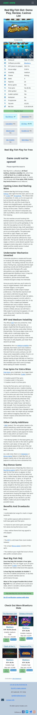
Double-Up (25, 131)
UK (13, 685)
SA (26, 685)
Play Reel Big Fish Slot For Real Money (18, 593)
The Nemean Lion (10, 613)
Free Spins (7, 372)
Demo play (13, 639)
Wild (5, 425)
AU (18, 685)
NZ (24, 685)
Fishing (6, 194)
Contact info (10, 700)
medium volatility (23, 345)
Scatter (23, 374)
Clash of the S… (10, 646)
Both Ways (25, 140)
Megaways (25, 117)
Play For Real (18, 111)
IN (20, 685)
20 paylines (17, 196)
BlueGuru (27, 63)
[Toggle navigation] (32, 3)
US (11, 685)
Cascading (9, 124)
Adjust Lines (10, 131)
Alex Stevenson (16, 678)
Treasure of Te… (26, 646)
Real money (6, 640)
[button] (6, 50)
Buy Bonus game (9, 470)
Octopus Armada (26, 613)
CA (15, 685)
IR (22, 685)
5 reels (8, 196)
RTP (12, 323)
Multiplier (24, 454)
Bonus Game (8, 456)
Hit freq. (24, 124)
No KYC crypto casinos (18, 688)
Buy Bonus (9, 117)
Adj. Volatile (10, 140)
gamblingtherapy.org (18, 696)
